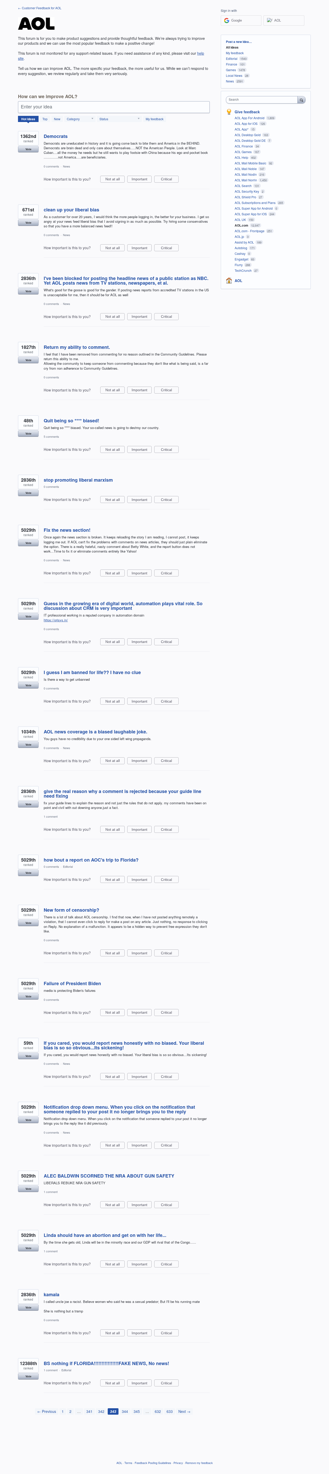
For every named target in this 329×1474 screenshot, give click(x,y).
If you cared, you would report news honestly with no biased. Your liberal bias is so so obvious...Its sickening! (124, 1045)
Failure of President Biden (72, 983)
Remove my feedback (199, 1463)
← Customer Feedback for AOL (39, 8)
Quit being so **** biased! (71, 420)
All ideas (232, 47)
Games (231, 70)
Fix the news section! (67, 530)
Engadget (242, 259)
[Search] (301, 99)
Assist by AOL (245, 242)
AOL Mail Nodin (246, 174)
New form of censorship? (71, 910)
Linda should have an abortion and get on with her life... (105, 1235)
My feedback (154, 119)
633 (170, 1411)
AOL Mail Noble (246, 168)
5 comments (51, 436)
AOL (238, 280)
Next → (184, 1411)
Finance (231, 64)
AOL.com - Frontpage (250, 231)
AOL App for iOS (246, 123)
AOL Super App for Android (254, 208)
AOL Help (242, 157)
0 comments (51, 166)
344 (125, 1411)
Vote (28, 149)
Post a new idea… (239, 41)
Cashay (240, 253)
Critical (170, 180)
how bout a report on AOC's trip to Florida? (91, 859)
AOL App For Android (250, 118)
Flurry (239, 265)
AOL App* (242, 129)
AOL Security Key (247, 191)
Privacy (178, 1463)
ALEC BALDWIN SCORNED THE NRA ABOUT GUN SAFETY (109, 1175)
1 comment (51, 816)
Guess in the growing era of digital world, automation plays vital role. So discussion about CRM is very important (123, 605)
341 (89, 1411)
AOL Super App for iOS (251, 214)
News (66, 166)
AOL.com (242, 225)
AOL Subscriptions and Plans (255, 202)
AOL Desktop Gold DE (251, 140)
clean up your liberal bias (71, 209)
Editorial (68, 866)
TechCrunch (243, 270)
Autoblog (241, 248)
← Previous (46, 1411)
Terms (128, 1463)
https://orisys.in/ (56, 620)
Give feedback (247, 111)
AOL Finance (244, 146)
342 (101, 1411)
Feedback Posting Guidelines (153, 1463)
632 (158, 1411)
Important (142, 180)
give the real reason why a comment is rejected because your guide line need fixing (122, 793)
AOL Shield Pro (246, 197)
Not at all (115, 180)
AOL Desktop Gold (248, 135)
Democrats (56, 136)
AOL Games (243, 152)
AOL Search (243, 185)
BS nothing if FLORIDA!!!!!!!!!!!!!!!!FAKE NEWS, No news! (106, 1363)
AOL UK (241, 219)
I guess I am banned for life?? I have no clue (92, 672)
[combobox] (263, 100)
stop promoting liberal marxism (78, 480)
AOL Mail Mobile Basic (251, 163)
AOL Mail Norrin (246, 180)
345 (137, 1411)
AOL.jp (240, 236)
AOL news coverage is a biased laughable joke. (95, 731)
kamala (51, 1294)
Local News (234, 75)
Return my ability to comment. (77, 347)
